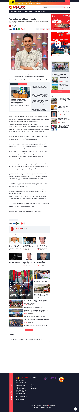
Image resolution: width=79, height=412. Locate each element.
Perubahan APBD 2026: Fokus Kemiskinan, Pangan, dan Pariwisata (40, 87)
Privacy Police (52, 405)
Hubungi (23, 3)
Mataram (22, 84)
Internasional (20, 11)
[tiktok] (11, 388)
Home (11, 11)
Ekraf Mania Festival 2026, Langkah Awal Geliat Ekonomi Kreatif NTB (37, 320)
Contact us (39, 405)
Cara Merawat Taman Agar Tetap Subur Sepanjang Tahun (63, 85)
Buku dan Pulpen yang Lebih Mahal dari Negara (14, 261)
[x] (16, 29)
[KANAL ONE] (17, 7)
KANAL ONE (43, 407)
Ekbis (60, 88)
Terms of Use (45, 405)
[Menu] (69, 7)
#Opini (15, 220)
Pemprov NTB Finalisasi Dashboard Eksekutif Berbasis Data (63, 106)
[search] (64, 7)
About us (33, 405)
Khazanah (40, 11)
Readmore (60, 91)
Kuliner (59, 102)
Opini (44, 11)
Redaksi (18, 3)
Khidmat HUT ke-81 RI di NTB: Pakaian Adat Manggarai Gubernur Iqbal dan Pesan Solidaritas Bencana (40, 101)
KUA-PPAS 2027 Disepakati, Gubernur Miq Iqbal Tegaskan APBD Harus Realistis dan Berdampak (37, 311)
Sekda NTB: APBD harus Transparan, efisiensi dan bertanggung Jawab (18, 100)
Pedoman (32, 386)
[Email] (22, 29)
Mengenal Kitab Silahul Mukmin (63, 112)
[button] (42, 34)
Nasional (26, 11)
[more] (24, 29)
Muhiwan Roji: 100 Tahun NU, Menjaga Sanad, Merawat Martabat (42, 262)
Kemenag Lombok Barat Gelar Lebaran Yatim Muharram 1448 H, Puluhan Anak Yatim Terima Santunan (64, 79)
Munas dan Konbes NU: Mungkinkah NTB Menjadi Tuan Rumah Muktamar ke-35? (15, 247)
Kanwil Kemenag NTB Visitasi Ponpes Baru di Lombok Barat (59, 73)
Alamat (31, 382)
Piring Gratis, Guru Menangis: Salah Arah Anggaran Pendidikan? (42, 247)
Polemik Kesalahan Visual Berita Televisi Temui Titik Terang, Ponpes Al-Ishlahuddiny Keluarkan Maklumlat (50, 1)
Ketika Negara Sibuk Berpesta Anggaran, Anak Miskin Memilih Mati (29, 262)
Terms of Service (29, 3)
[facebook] (14, 29)
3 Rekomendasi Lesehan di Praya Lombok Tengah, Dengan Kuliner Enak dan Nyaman (64, 99)
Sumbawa (35, 11)
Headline (19, 1)
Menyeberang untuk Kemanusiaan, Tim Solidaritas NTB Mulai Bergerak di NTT (40, 91)
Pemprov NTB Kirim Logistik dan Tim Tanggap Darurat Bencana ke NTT (40, 110)
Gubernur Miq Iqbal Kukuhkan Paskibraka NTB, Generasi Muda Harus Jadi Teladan (39, 106)
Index (29, 329)
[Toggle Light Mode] (67, 7)
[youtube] (11, 394)
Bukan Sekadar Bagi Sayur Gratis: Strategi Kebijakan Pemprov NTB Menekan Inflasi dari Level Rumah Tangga (36, 302)
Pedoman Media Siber (37, 3)
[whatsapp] (19, 29)
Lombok (30, 11)
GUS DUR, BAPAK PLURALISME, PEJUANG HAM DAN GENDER (29, 247)
